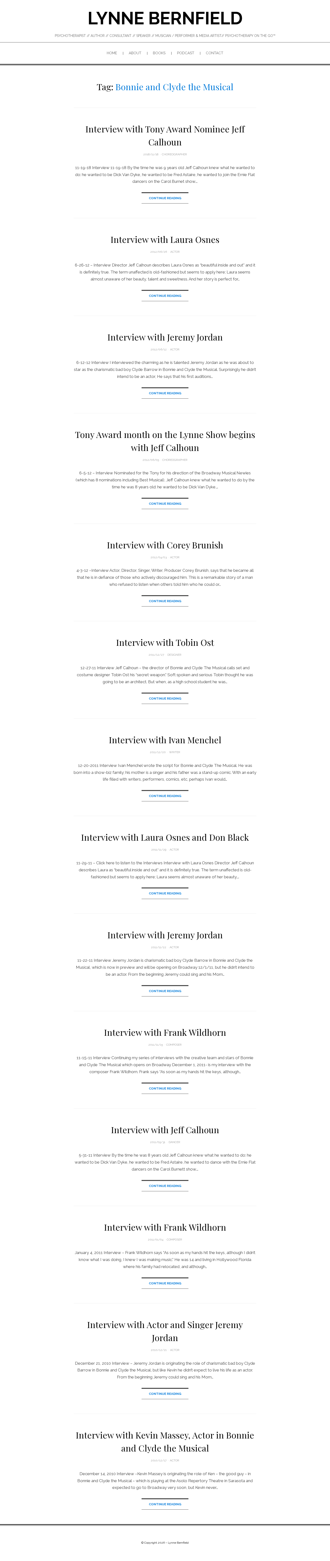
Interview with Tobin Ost (165, 642)
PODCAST (185, 53)
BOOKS (159, 53)
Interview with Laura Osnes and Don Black (165, 837)
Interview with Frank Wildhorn (165, 1032)
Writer (174, 752)
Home (112, 53)
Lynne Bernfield (165, 18)
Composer (174, 1044)
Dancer (174, 1142)
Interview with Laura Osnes (165, 239)
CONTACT (214, 53)
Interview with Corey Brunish (165, 545)
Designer (174, 654)
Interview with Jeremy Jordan (165, 337)
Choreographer (174, 154)
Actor (175, 251)
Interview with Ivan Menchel (165, 739)
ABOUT (135, 53)
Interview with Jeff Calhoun (165, 1129)
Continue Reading (165, 198)
